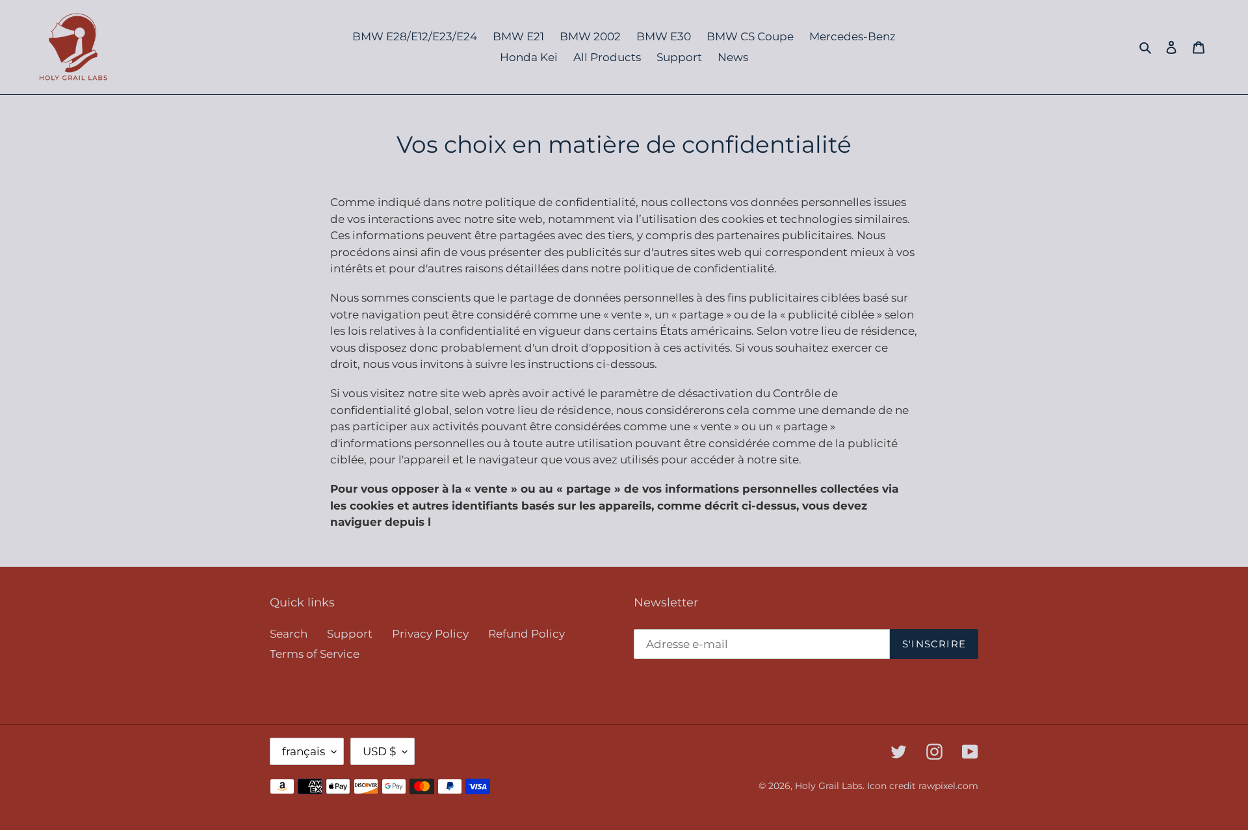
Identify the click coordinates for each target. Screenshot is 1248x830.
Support (349, 633)
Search (288, 633)
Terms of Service (314, 653)
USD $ (379, 751)
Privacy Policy (430, 633)
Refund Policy (526, 633)
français (303, 751)
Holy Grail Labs (829, 786)
